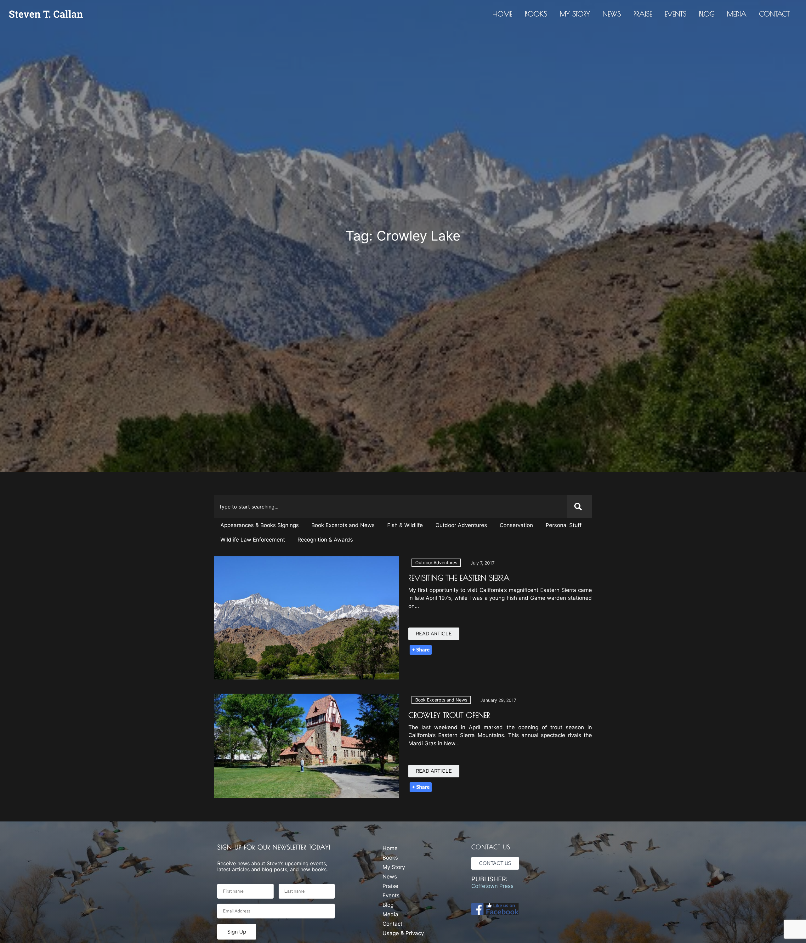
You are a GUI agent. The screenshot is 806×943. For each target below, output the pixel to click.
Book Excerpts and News (343, 525)
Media (736, 14)
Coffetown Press (492, 886)
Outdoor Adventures (461, 525)
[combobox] (390, 506)
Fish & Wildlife (405, 525)
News (612, 14)
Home (502, 14)
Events (675, 14)
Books (536, 14)
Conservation (516, 525)
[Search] (579, 506)
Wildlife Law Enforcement (252, 540)
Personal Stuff (564, 525)
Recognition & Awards (325, 540)
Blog (706, 14)
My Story (575, 14)
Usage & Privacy (403, 933)
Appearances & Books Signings (259, 525)
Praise (642, 14)
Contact (774, 14)
